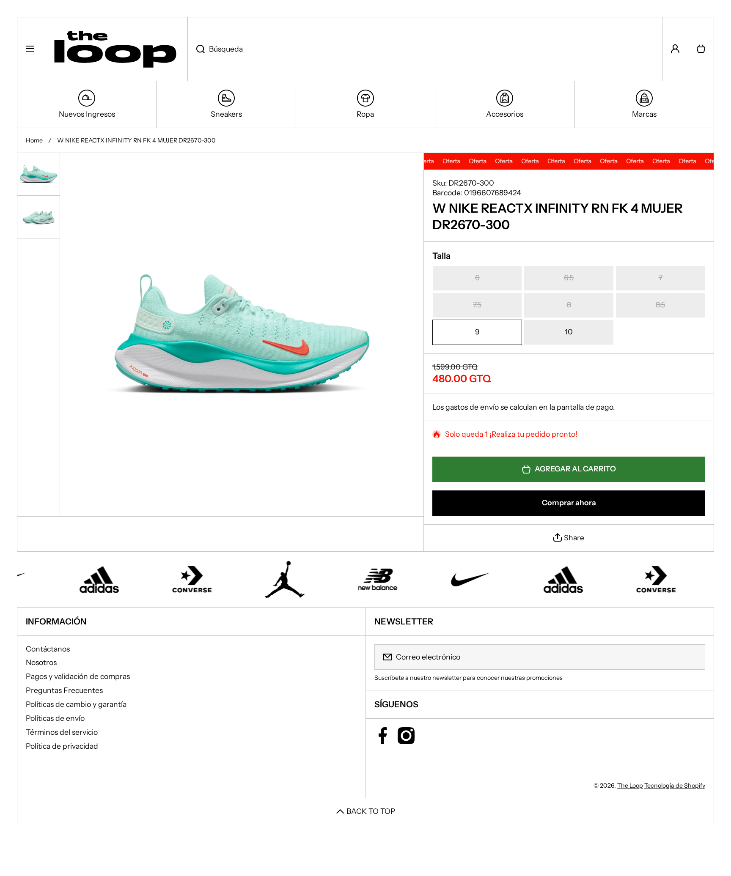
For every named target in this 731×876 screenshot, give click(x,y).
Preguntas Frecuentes (64, 690)
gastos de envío (472, 406)
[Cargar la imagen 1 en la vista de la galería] (38, 174)
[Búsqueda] (196, 49)
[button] (701, 49)
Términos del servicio (62, 732)
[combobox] (424, 49)
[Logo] (115, 49)
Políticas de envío (55, 718)
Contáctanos (48, 648)
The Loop (630, 785)
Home (34, 140)
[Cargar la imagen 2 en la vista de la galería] (38, 217)
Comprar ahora (569, 502)
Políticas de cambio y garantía (76, 704)
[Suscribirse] (693, 657)
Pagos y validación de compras (78, 676)
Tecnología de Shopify (674, 785)
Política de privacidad (62, 746)
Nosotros (41, 662)
